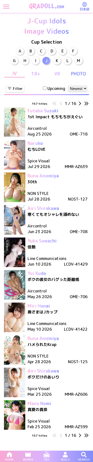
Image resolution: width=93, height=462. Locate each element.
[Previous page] (61, 104)
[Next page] (80, 104)
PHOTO (78, 74)
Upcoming (56, 88)
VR (57, 74)
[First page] (54, 104)
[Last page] (86, 104)
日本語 (84, 9)
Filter (18, 88)
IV (14, 73)
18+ (35, 74)
